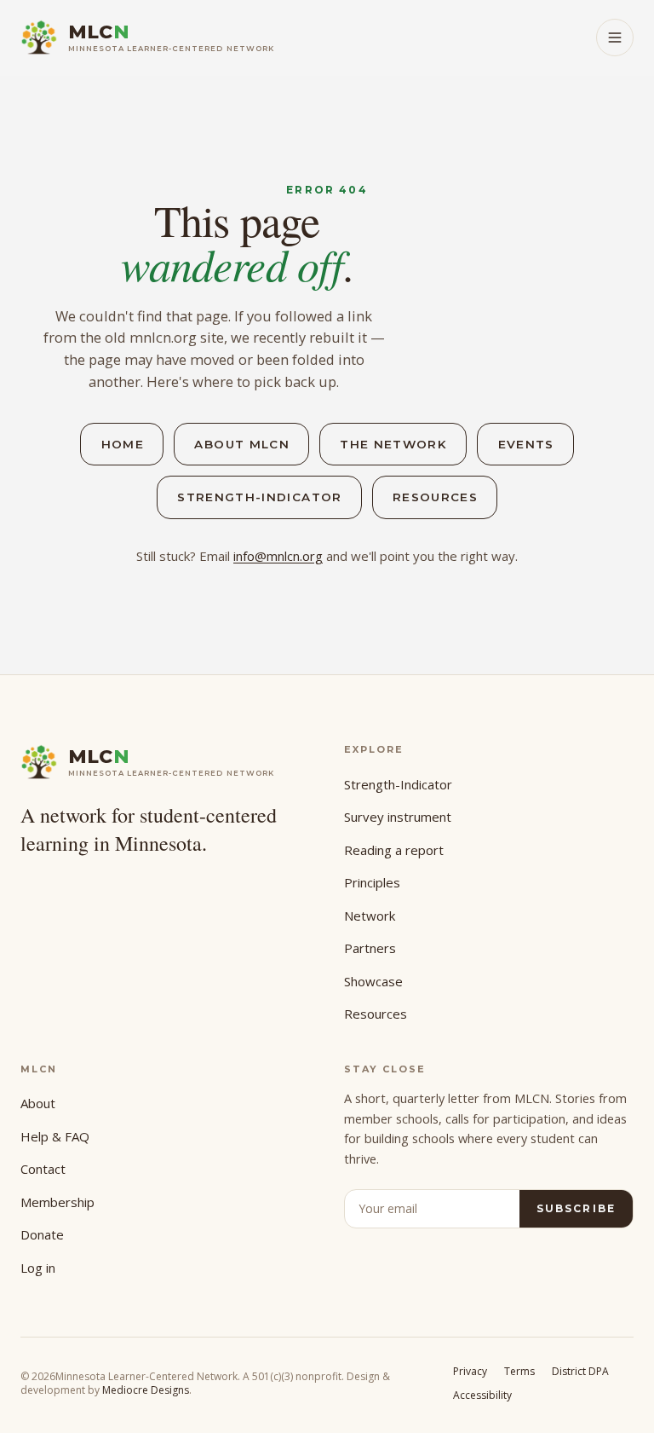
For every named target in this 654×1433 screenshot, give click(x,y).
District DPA (580, 1371)
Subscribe (576, 1208)
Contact (43, 1168)
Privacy (470, 1371)
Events (526, 444)
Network (369, 915)
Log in (37, 1267)
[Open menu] (615, 37)
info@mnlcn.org (278, 555)
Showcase (373, 981)
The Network (393, 444)
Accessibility (482, 1395)
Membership (57, 1202)
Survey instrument (397, 816)
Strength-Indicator (259, 497)
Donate (42, 1234)
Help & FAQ (54, 1136)
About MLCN (242, 444)
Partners (370, 947)
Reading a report (394, 849)
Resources (435, 497)
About (37, 1103)
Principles (372, 882)
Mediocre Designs (145, 1390)
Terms (519, 1371)
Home (122, 444)
